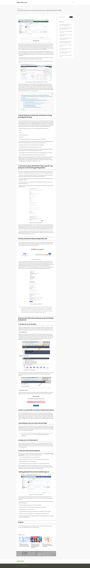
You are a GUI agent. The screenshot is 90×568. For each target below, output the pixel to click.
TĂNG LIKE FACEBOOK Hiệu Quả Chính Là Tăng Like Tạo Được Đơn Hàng (24, 545)
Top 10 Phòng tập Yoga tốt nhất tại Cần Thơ (65, 56)
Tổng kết (22, 109)
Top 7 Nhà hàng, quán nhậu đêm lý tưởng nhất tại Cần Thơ (65, 28)
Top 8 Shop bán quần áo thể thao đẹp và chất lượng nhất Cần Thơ (65, 42)
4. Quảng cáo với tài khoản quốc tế (29, 105)
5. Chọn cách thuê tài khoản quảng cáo (30, 106)
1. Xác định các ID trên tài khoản (29, 101)
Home (18, 8)
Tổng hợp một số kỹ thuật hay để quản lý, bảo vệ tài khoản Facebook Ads (34, 100)
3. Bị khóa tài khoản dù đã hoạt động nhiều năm (29, 98)
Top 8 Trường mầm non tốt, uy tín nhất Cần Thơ (65, 35)
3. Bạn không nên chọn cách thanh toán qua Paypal (32, 104)
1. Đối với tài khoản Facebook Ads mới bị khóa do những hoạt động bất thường (35, 95)
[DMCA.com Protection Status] (20, 561)
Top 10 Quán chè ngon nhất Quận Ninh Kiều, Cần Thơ (65, 49)
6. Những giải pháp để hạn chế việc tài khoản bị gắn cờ (32, 107)
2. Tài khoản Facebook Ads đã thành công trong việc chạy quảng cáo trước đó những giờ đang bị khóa (36, 97)
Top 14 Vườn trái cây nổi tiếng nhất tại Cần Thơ (65, 32)
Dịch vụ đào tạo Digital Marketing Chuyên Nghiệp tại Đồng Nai (48, 545)
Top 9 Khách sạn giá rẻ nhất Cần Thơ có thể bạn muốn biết (65, 25)
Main (22, 8)
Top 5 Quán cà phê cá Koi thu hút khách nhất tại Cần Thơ (65, 52)
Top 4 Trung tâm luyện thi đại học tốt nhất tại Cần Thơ (65, 39)
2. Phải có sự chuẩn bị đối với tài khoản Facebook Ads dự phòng (34, 102)
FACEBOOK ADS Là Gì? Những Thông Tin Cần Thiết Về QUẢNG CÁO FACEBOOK (35, 546)
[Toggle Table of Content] (51, 94)
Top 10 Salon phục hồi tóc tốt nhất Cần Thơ (65, 45)
